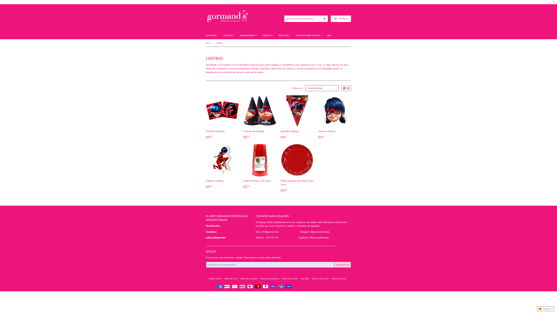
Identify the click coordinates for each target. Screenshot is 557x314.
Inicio (208, 42)
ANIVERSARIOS (248, 35)
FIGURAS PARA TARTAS (308, 35)
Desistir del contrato (290, 278)
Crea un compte (343, 11)
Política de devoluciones (269, 278)
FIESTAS (267, 35)
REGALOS (283, 35)
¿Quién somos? (215, 278)
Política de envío (230, 278)
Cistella (343, 18)
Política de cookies (338, 278)
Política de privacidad (248, 278)
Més (329, 35)
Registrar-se (327, 11)
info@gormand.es (269, 231)
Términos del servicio (320, 278)
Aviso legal (304, 278)
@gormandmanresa (320, 231)
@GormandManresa (319, 237)
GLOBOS (228, 35)
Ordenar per (297, 88)
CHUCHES (211, 35)
